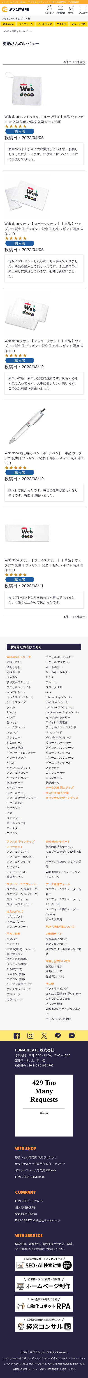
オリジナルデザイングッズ (62, 798)
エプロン (12, 833)
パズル (11, 762)
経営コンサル (68, 1369)
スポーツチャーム (17, 899)
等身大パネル (15, 876)
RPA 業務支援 (54, 1369)
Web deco (8, 24)
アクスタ (61, 24)
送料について (54, 971)
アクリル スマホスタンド (61, 727)
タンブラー (13, 818)
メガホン (12, 677)
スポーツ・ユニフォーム (22, 884)
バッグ (11, 717)
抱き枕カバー (15, 782)
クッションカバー (17, 777)
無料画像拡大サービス (59, 846)
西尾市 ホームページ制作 (33, 1369)
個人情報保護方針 (26, 1207)
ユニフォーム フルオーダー (23, 894)
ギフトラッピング (56, 988)
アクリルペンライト (19, 687)
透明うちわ (13, 667)
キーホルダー (54, 667)
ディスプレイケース (19, 989)
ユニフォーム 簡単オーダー (23, 889)
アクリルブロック (17, 772)
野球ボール (52, 782)
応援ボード (13, 672)
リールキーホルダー (58, 672)
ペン (48, 692)
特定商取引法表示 (26, 1214)
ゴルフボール (54, 777)
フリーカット (15, 847)
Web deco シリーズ (19, 657)
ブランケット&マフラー (21, 752)
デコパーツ (13, 994)
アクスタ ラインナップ (21, 841)
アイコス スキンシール (60, 747)
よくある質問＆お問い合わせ (63, 993)
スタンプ (12, 732)
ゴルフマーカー (55, 772)
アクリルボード (16, 792)
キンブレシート (16, 692)
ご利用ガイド (54, 934)
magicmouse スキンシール (62, 712)
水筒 (9, 812)
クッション (13, 866)
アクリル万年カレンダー (22, 797)
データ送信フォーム (58, 884)
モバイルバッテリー (58, 717)
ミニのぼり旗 (15, 747)
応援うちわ (13, 662)
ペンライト (13, 944)
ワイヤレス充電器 (56, 722)
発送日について (55, 976)
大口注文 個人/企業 (57, 793)
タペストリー (15, 787)
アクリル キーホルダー (60, 657)
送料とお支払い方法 (58, 961)
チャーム (51, 682)
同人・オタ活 (78, 24)
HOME (6, 31)
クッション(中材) (17, 964)
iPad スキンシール (57, 702)
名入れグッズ (15, 911)
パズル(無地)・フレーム (21, 949)
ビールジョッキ (16, 823)
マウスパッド (54, 732)
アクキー (73, 1358)
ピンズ (50, 677)
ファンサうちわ (11, 1358)
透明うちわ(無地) (17, 959)
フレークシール (16, 871)
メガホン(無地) (16, 974)
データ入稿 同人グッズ (60, 788)
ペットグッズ (45, 24)
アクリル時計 (15, 803)
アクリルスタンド (17, 851)
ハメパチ (12, 939)
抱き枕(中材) (14, 969)
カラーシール (15, 999)
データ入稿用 (54, 919)
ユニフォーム (26, 24)
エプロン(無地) (16, 979)
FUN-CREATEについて (60, 926)
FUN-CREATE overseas (29, 1176)
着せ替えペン (15, 954)
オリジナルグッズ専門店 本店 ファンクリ (40, 1163)
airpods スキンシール (59, 737)
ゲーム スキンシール (58, 762)
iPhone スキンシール (59, 697)
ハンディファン (16, 757)
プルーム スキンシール (60, 757)
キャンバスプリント (19, 767)
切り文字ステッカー (19, 682)
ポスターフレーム (38, 1363)
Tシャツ (11, 712)
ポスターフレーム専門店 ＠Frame (35, 1170)
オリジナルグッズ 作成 (46, 1358)
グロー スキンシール (58, 752)
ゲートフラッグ (16, 702)
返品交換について (56, 944)
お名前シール (15, 742)
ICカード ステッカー (58, 742)
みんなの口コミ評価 (58, 998)
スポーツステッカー (19, 904)
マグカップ (13, 808)
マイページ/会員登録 (58, 1018)
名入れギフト (15, 916)
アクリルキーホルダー (20, 856)
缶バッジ (12, 722)
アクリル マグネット (58, 662)
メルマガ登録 (54, 1003)
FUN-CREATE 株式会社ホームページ (37, 1220)
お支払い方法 (54, 966)
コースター (13, 828)
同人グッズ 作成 (19, 1363)
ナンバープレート (17, 926)
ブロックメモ (54, 687)
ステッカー (13, 737)
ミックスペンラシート (20, 697)
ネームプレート (16, 727)
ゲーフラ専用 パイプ (19, 984)
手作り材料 (13, 934)
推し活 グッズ (26, 1358)
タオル (11, 707)
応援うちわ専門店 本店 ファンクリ (36, 1157)
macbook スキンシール (60, 707)
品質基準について (56, 939)
